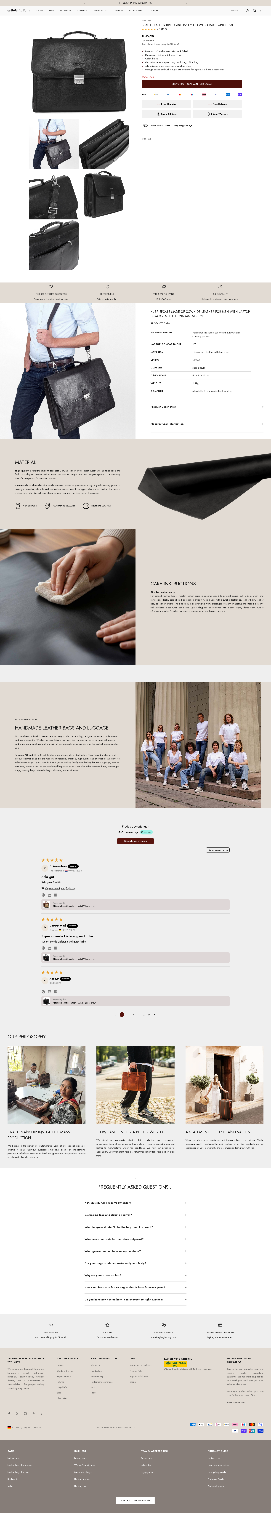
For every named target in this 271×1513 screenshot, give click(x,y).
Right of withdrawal (139, 1376)
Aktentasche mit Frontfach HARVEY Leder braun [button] (74, 906)
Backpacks (65, 10)
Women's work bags (84, 1465)
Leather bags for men (18, 1472)
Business (82, 10)
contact (60, 1365)
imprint (133, 1382)
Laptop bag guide (217, 1472)
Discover (154, 10)
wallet (10, 1486)
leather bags (14, 1458)
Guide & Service (65, 1371)
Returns (60, 1382)
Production (96, 1371)
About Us (95, 1365)
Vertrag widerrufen (135, 1500)
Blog (59, 1392)
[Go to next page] (155, 1014)
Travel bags (100, 10)
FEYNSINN (146, 20)
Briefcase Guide (216, 1479)
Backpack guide (216, 1486)
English (234, 10)
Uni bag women (82, 1479)
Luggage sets (147, 1472)
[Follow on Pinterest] (33, 1413)
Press (93, 1392)
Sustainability (97, 1376)
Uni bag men (80, 1486)
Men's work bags (83, 1472)
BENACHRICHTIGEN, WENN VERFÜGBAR (192, 84)
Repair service (64, 1376)
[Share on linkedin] (49, 895)
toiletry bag (146, 1465)
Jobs (93, 1387)
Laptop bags (80, 1458)
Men (51, 10)
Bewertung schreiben (135, 841)
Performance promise (102, 1382)
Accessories (136, 10)
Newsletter (62, 1398)
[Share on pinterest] (43, 895)
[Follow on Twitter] (17, 1413)
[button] (149, 29)
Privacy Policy (137, 1371)
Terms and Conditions (141, 1365)
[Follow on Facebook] (9, 1413)
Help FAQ (62, 1387)
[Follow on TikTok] (41, 1413)
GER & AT (174, 44)
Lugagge (118, 10)
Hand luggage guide (218, 1465)
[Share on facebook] (56, 895)
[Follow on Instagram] (25, 1413)
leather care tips (217, 611)
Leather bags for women (20, 1465)
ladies (40, 10)
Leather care (214, 1458)
